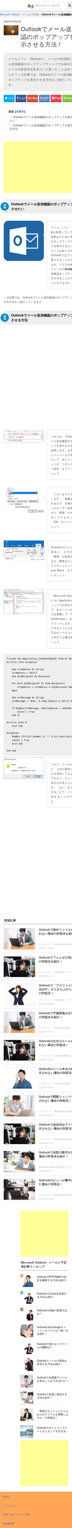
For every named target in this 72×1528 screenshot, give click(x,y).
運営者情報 (8, 1523)
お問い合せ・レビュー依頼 (16, 1514)
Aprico (6, 1496)
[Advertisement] (44, 1234)
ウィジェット (9, 1505)
